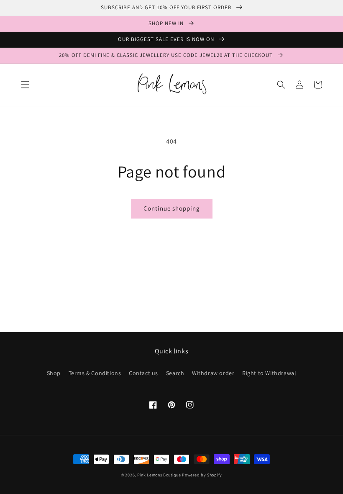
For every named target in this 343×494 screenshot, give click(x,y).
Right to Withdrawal (269, 373)
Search (175, 373)
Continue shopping (171, 208)
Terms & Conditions (95, 373)
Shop (54, 373)
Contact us (143, 373)
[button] (25, 84)
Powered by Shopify (202, 475)
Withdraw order (213, 373)
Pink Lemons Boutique (159, 475)
